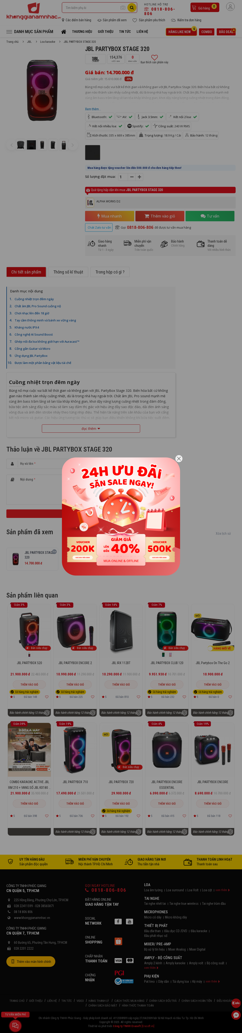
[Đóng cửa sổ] (178, 458)
